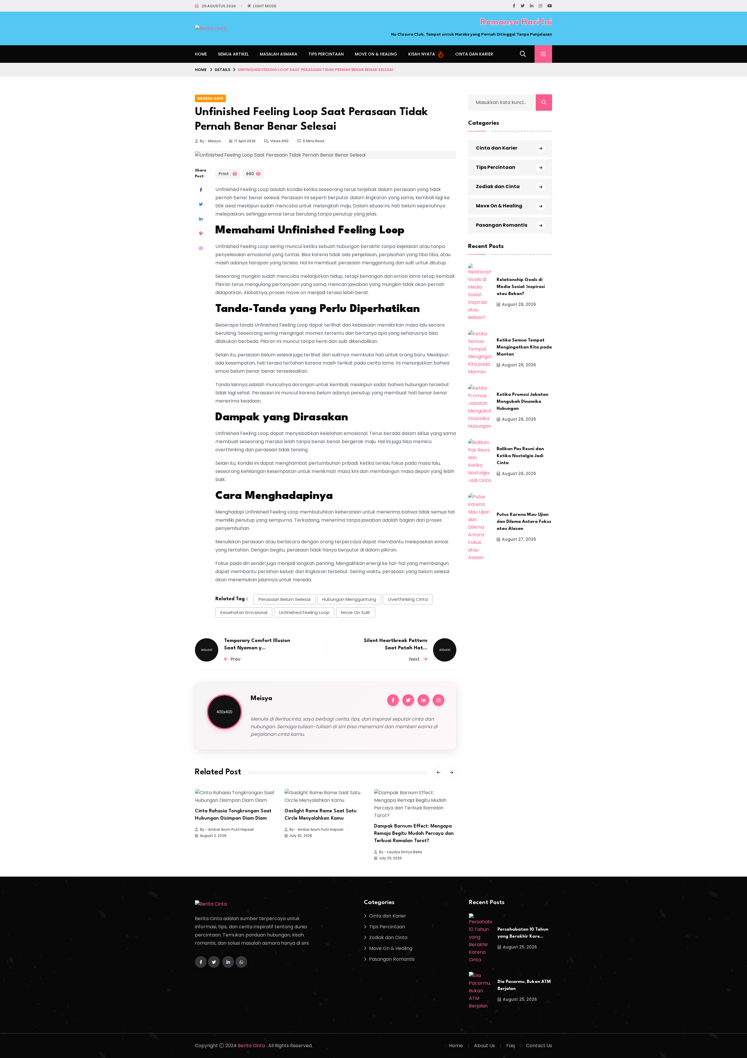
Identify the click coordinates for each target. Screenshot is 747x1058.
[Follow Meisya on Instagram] (438, 700)
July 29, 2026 (390, 858)
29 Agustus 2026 (219, 6)
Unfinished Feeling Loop (304, 612)
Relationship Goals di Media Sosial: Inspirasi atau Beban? (521, 287)
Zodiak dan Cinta (498, 186)
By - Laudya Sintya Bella (400, 852)
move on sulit (355, 612)
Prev (235, 659)
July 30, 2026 (300, 835)
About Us (484, 1045)
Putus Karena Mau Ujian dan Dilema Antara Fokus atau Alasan (524, 522)
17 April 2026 (245, 141)
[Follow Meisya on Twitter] (408, 700)
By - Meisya (210, 141)
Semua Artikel (233, 54)
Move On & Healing (376, 54)
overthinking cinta (408, 599)
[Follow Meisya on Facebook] (393, 700)
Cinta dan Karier (474, 54)
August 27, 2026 (519, 539)
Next (415, 659)
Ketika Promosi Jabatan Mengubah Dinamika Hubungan (522, 402)
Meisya (261, 698)
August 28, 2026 (519, 304)
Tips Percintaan (326, 54)
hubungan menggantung (349, 599)
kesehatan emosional (243, 612)
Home (201, 54)
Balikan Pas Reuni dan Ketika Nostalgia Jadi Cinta (520, 456)
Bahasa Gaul (210, 98)
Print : (225, 174)
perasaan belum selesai (284, 599)
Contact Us (539, 1045)
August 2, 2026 (213, 835)
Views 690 (279, 141)
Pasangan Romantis (501, 225)
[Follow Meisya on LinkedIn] (423, 700)
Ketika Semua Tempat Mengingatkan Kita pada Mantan (524, 347)
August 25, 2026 (520, 947)
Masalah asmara (278, 54)
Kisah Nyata (422, 54)
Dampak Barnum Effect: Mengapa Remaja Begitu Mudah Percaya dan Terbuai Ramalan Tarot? (414, 833)
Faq (510, 1045)
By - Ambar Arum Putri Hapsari (227, 829)
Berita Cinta (252, 1045)
